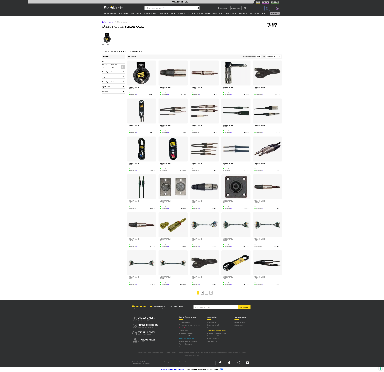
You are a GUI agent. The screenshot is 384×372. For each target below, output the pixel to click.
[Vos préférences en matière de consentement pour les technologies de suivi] (380, 368)
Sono (193, 13)
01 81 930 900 (147, 334)
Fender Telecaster (165, 352)
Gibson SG (174, 352)
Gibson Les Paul (142, 352)
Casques (173, 13)
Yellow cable (108, 22)
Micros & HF (182, 13)
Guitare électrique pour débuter (218, 352)
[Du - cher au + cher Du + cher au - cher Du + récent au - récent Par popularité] (273, 56)
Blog (208, 344)
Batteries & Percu (211, 13)
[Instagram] (238, 362)
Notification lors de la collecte (172, 369)
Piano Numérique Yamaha (192, 355)
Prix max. (114, 65)
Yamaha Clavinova (183, 352)
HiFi (263, 13)
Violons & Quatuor (231, 13)
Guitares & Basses (110, 13)
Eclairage (200, 13)
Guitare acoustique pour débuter (237, 352)
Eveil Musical (242, 13)
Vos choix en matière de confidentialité (202, 369)
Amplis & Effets (123, 13)
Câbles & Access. (254, 13)
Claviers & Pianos (136, 13)
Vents (221, 13)
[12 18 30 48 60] (258, 56)
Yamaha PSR (193, 352)
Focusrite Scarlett (203, 352)
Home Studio (164, 13)
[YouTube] (247, 362)
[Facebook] (220, 362)
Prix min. (105, 65)
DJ (189, 13)
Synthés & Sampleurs (151, 13)
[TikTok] (229, 362)
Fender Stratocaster (153, 352)
